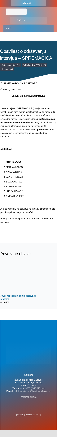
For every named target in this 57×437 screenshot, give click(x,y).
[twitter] (28, 409)
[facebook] (24, 409)
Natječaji (16, 65)
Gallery (23, 276)
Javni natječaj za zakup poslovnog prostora (18, 276)
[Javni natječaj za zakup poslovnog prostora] (21, 277)
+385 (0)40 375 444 (35, 388)
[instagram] (33, 409)
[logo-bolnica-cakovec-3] (14, 230)
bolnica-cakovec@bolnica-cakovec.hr (32, 391)
